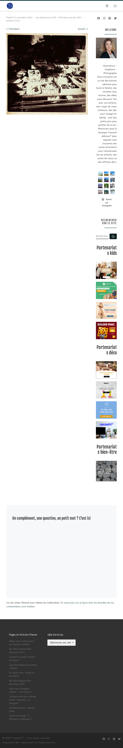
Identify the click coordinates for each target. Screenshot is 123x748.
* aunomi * (18, 738)
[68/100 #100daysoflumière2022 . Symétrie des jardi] (106, 186)
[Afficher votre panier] (107, 6)
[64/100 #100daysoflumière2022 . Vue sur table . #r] (112, 180)
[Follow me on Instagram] (104, 18)
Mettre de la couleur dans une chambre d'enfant (21, 643)
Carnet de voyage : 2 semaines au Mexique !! (20, 717)
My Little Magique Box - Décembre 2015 (21, 682)
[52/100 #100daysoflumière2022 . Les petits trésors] (100, 192)
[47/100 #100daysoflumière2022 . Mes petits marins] (106, 180)
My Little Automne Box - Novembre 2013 (21, 650)
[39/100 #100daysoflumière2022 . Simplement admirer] (100, 186)
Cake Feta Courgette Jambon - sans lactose (20, 690)
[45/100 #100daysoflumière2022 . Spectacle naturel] (100, 180)
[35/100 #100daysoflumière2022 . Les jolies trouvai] (112, 186)
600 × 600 (57, 17)
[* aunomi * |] (9, 6)
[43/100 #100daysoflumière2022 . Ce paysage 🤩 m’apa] (112, 174)
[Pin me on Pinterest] (109, 18)
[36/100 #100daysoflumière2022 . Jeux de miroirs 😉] (106, 192)
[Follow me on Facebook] (98, 18)
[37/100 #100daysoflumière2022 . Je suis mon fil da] (100, 174)
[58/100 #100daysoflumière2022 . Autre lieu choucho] (112, 192)
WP (17, 742)
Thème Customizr (46, 742)
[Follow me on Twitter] (115, 18)
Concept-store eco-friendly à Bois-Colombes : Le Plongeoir (22, 699)
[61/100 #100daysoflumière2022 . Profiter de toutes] (106, 174)
